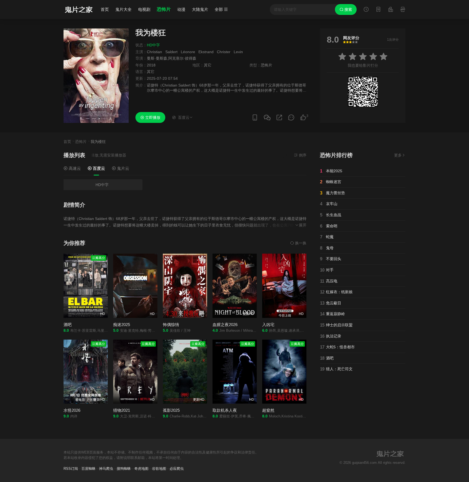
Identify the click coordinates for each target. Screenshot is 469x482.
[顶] (303, 117)
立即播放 (152, 117)
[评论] (291, 117)
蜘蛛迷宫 (330, 182)
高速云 (74, 168)
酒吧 (68, 324)
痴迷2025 (121, 324)
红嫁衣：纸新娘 (336, 292)
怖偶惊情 (171, 324)
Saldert (171, 52)
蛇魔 (327, 237)
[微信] (267, 118)
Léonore (188, 52)
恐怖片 (164, 9)
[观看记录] (366, 10)
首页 (105, 9)
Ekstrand (206, 52)
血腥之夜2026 (225, 324)
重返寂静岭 (332, 314)
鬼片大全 (123, 9)
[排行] (390, 10)
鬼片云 (122, 168)
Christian (154, 52)
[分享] (279, 117)
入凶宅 (268, 324)
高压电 (328, 281)
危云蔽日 (330, 303)
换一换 (300, 243)
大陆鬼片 (200, 9)
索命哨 (328, 226)
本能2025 (331, 171)
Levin (238, 52)
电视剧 (144, 9)
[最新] (378, 10)
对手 (327, 270)
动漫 (181, 9)
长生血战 (330, 215)
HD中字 (102, 185)
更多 (398, 155)
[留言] (402, 10)
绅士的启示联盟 (336, 325)
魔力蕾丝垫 (332, 193)
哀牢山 (328, 204)
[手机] (255, 117)
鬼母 (327, 248)
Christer (223, 52)
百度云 (98, 168)
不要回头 (330, 259)
